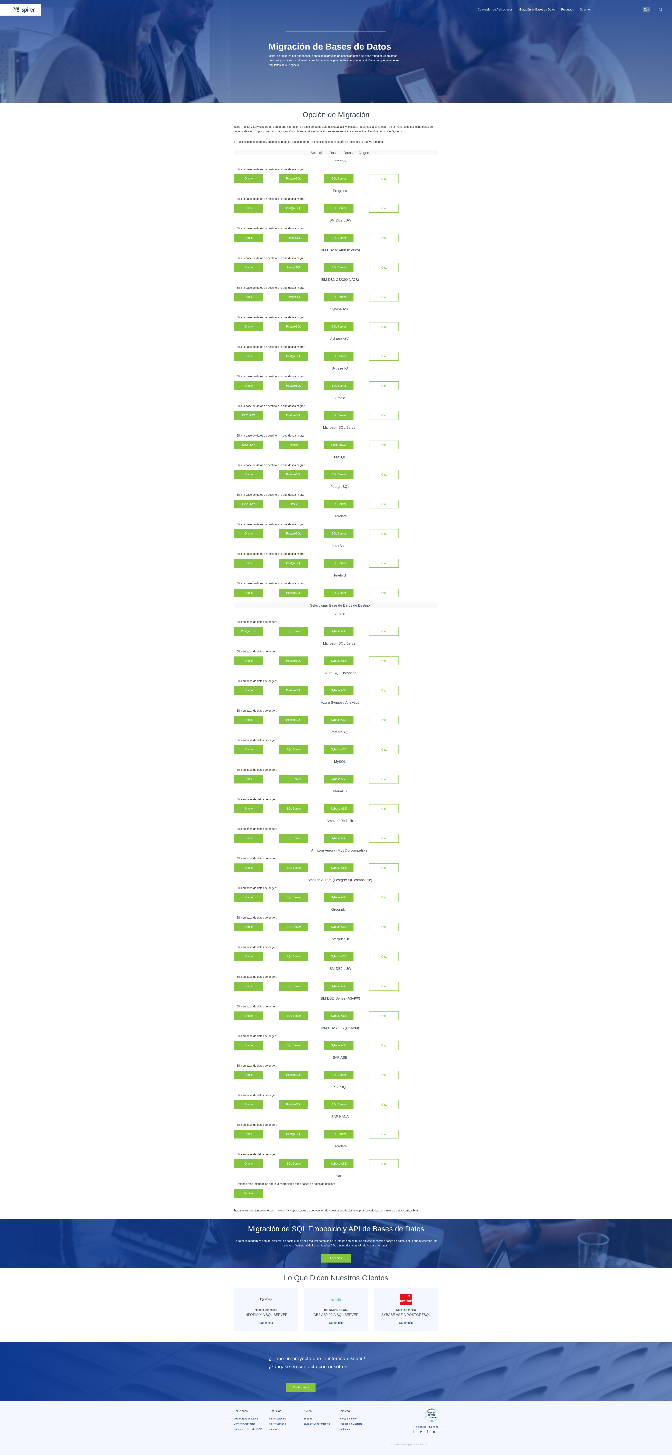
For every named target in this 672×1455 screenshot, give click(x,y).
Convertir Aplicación (244, 1423)
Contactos (344, 1429)
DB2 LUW (248, 415)
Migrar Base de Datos (246, 1418)
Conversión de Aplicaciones (495, 9)
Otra (384, 178)
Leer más (336, 1258)
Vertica (248, 1193)
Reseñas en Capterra (350, 1423)
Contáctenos (301, 1387)
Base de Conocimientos (317, 1423)
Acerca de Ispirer (348, 1418)
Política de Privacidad (426, 1426)
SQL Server (339, 178)
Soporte (585, 9)
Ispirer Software (277, 1418)
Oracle (248, 178)
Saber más (266, 1322)
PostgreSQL (293, 178)
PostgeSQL (293, 237)
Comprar (273, 1429)
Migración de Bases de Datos (537, 9)
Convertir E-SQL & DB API (248, 1429)
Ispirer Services (277, 1423)
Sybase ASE (339, 631)
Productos (567, 9)
